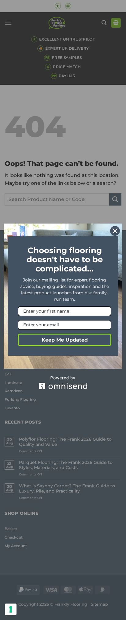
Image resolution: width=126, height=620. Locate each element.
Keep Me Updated (65, 340)
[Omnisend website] (63, 382)
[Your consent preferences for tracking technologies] (11, 609)
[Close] (115, 231)
